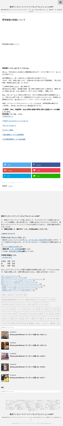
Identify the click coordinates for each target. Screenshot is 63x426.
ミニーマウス (8, 323)
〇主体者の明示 (6, 257)
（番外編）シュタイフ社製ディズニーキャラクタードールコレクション (20, 287)
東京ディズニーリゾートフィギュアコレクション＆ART (31, 7)
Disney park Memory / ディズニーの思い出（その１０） (29, 345)
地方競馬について (29, 404)
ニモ (56, 314)
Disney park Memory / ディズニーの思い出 (12, 277)
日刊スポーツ (8, 116)
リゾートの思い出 (9, 247)
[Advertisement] (31, 32)
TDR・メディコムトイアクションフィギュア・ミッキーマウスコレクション (22, 279)
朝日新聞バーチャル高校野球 (14, 135)
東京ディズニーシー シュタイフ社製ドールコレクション (17, 281)
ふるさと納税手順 (13, 401)
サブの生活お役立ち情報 (52, 401)
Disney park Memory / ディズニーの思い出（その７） (28, 377)
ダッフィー (33, 309)
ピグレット (7, 318)
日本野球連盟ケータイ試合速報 (14, 139)
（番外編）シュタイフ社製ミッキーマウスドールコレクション (18, 289)
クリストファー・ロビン (24, 304)
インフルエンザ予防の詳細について (26, 401)
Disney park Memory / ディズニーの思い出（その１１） (29, 334)
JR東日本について (41, 400)
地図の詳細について (19, 404)
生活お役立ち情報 (15, 251)
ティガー (55, 309)
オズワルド (7, 304)
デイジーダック (9, 314)
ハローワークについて (48, 403)
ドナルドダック (34, 314)
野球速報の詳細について (33, 409)
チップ (44, 309)
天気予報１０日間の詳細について (52, 404)
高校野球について (44, 409)
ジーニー (21, 309)
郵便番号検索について (21, 409)
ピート (18, 318)
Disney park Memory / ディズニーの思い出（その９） (28, 356)
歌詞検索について (29, 406)
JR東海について (50, 400)
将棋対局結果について (19, 406)
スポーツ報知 (8, 130)
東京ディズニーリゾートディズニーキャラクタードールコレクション (20, 284)
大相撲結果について (39, 404)
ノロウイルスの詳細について (36, 403)
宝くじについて (9, 406)
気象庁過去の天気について (40, 406)
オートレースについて (40, 401)
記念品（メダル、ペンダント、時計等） (44, 323)
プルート (29, 318)
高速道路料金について (54, 409)
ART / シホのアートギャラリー (9, 276)
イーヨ (50, 299)
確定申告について (21, 407)
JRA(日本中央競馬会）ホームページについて (25, 400)
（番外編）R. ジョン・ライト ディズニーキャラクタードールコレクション (22, 285)
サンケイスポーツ (10, 125)
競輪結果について (39, 407)
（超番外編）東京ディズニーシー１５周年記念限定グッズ (17, 290)
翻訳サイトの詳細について (50, 407)
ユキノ (10, 186)
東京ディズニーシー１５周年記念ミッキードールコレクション (18, 282)
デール (21, 314)
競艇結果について (30, 407)
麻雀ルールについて (33, 410)
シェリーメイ (8, 309)
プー (39, 318)
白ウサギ (22, 323)
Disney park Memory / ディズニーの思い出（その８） (28, 367)
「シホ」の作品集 (15, 249)
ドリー (47, 314)
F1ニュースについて (10, 400)
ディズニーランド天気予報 (22, 403)
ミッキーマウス (51, 318)
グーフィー (42, 304)
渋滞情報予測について (52, 406)
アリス (41, 299)
